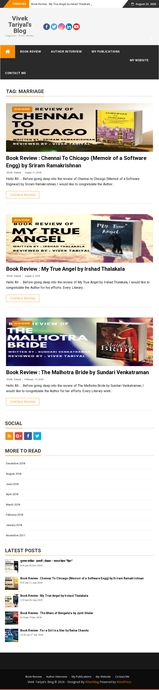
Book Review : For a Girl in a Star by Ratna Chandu (54, 630)
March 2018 (13, 504)
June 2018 (12, 484)
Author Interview (66, 51)
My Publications (106, 51)
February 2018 (14, 514)
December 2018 (15, 463)
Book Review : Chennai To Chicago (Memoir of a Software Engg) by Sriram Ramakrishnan (82, 578)
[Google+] (19, 436)
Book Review (30, 51)
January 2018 (14, 525)
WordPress (124, 682)
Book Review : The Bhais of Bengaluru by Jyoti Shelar (56, 613)
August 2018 (13, 473)
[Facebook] (46, 26)
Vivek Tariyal (13, 172)
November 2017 (15, 535)
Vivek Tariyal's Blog (19, 24)
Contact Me (15, 73)
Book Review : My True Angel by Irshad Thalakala (60, 4)
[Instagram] (61, 26)
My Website (139, 60)
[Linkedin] (69, 26)
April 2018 (12, 494)
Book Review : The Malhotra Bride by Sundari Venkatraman (77, 372)
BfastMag (92, 682)
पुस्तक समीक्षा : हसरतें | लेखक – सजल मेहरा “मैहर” (46, 561)
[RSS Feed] (9, 436)
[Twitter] (54, 26)
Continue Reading (23, 195)
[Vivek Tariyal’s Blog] (7, 51)
